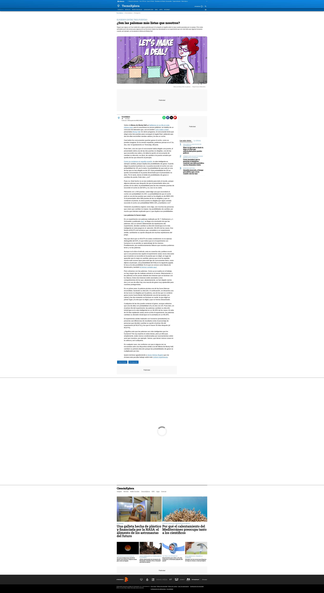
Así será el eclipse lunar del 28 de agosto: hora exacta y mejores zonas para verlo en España (127, 559)
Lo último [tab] (197, 140)
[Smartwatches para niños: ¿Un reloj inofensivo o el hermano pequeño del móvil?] (173, 548)
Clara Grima (122, 362)
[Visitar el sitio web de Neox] (153, 579)
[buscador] (205, 6)
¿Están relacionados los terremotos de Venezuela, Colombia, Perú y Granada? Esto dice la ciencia (150, 561)
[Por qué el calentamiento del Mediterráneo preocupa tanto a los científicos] (184, 509)
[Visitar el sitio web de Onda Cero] (176, 579)
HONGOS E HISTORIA (189, 168)
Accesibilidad (170, 589)
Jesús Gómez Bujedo (155, 355)
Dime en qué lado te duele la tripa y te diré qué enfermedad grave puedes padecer (193, 150)
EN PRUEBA (120, 523)
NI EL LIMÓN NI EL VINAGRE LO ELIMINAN (194, 556)
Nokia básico (184, 1)
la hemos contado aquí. (148, 267)
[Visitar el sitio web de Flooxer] (204, 579)
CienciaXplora (148, 9)
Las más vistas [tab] (185, 140)
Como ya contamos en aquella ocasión (138, 161)
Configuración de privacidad (197, 586)
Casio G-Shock (150, 1)
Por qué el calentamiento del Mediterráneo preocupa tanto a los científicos (184, 529)
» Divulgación (136, 13)
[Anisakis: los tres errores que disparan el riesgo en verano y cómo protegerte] (196, 548)
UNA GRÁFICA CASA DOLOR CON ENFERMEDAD (192, 145)
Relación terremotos (134, 1)
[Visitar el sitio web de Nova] (158, 579)
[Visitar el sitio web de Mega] (164, 579)
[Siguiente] (206, 1)
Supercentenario (177, 1)
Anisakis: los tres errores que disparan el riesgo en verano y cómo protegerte (195, 560)
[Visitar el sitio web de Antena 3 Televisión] (141, 579)
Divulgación (133, 362)
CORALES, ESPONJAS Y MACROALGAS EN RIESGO (176, 523)
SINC (156, 9)
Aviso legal (153, 586)
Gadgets (120, 9)
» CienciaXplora (128, 13)
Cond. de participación (183, 586)
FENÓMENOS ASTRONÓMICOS (125, 556)
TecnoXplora (119, 13)
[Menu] (205, 9)
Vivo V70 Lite (142, 1)
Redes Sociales (137, 9)
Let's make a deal (161, 129)
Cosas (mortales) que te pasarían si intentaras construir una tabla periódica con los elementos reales (193, 162)
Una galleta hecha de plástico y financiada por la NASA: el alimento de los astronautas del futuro (139, 531)
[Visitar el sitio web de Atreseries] (170, 579)
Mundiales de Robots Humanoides (163, 1)
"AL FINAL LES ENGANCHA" (170, 556)
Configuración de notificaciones (158, 589)
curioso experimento (160, 357)
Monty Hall (136, 132)
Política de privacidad (162, 586)
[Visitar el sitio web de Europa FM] (182, 579)
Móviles (127, 9)
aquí (142, 221)
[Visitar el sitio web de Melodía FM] (188, 579)
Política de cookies (172, 586)
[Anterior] (127, 1)
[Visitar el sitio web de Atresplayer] (196, 579)
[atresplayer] (198, 6)
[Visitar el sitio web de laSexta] (147, 579)
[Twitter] (122, 118)
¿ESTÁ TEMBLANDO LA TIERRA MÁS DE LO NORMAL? (151, 556)
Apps (160, 9)
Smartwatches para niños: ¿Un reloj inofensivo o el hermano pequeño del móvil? (172, 559)
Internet (167, 9)
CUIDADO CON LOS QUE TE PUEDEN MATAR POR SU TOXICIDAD (193, 156)
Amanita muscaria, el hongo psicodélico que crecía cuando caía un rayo (193, 171)
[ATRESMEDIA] (122, 579)
